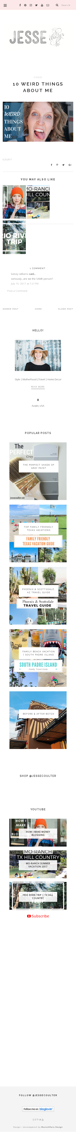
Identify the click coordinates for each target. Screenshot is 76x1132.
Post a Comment (17, 290)
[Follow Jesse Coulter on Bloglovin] (38, 1110)
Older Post (65, 309)
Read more (38, 386)
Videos (38, 77)
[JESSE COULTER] (38, 42)
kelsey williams (19, 274)
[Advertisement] (38, 1029)
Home (38, 309)
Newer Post (11, 309)
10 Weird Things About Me (38, 87)
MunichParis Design (52, 1127)
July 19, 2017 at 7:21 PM (25, 283)
